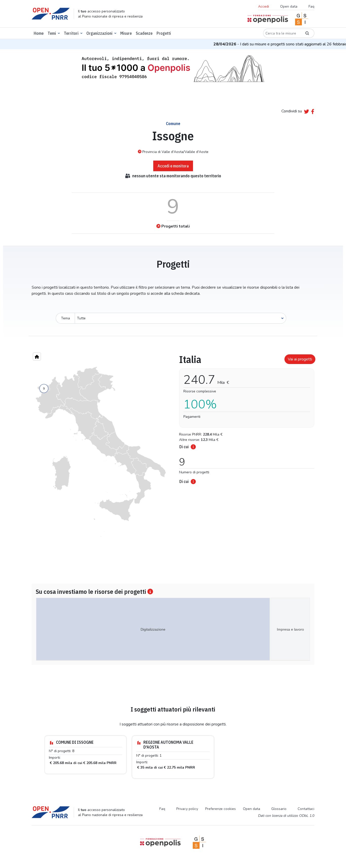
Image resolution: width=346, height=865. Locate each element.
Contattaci (306, 808)
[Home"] (37, 356)
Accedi (263, 6)
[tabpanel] (245, 417)
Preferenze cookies (220, 808)
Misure (126, 33)
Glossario (278, 808)
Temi (52, 33)
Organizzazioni (99, 33)
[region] (101, 451)
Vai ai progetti (300, 359)
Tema (65, 318)
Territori (71, 33)
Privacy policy (187, 808)
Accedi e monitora (173, 165)
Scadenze (144, 33)
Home (39, 33)
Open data (288, 6)
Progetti (164, 33)
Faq (311, 6)
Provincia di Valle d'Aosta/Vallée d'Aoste (175, 151)
